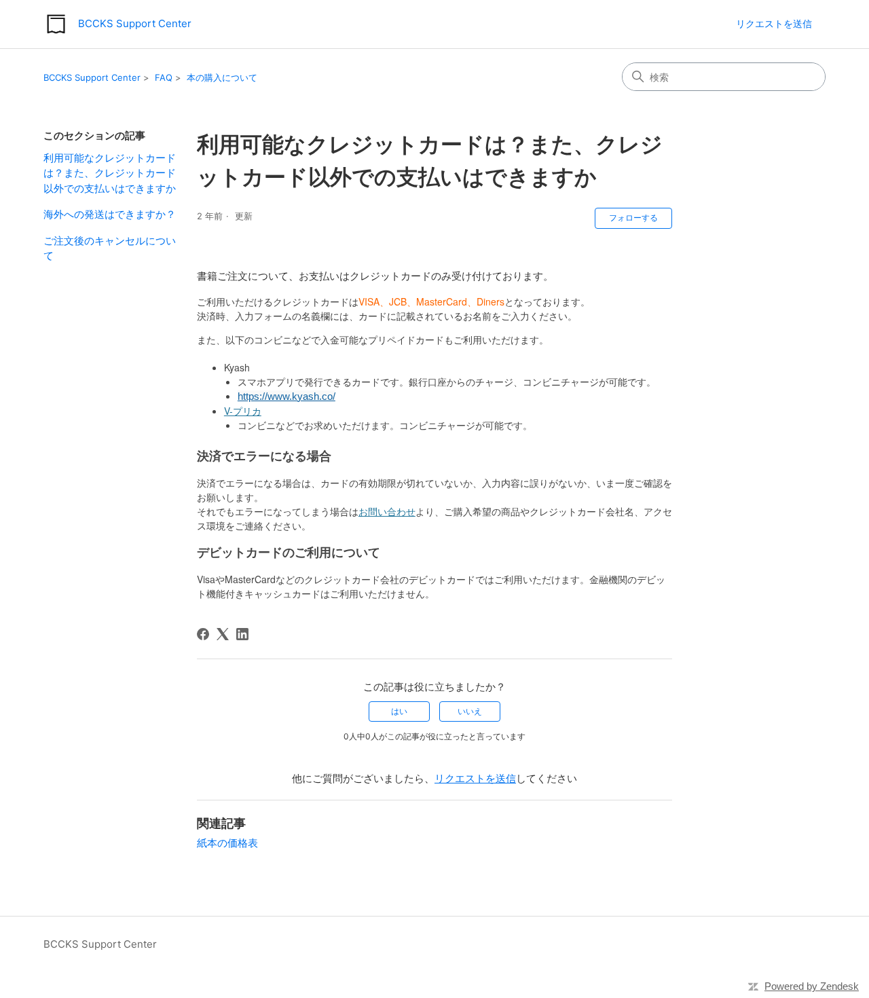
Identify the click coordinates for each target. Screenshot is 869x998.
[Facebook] (203, 634)
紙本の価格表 (227, 842)
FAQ (163, 77)
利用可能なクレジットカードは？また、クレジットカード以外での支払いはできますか (109, 173)
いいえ (470, 711)
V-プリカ (242, 411)
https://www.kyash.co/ (286, 396)
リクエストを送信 (774, 23)
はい (399, 711)
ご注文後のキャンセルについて (109, 248)
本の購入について (222, 77)
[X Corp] (223, 634)
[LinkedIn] (242, 634)
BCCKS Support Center (92, 77)
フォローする (633, 217)
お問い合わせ (386, 511)
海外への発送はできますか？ (109, 214)
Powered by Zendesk (811, 986)
